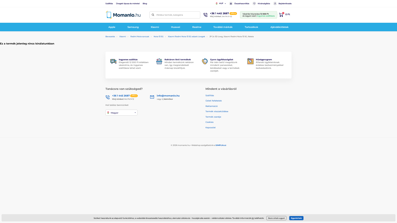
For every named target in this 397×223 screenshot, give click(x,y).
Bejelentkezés (285, 3)
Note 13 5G (158, 36)
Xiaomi (122, 36)
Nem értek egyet (276, 218)
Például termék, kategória (169, 15)
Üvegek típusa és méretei (128, 3)
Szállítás (109, 3)
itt (253, 218)
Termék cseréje (213, 117)
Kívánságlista (264, 3)
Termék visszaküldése (216, 111)
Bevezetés (110, 36)
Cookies (209, 122)
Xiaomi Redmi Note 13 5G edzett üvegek (186, 36)
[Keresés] (152, 14)
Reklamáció (211, 106)
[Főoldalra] (123, 15)
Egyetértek (296, 218)
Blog (145, 3)
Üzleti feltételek (213, 100)
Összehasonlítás (241, 3)
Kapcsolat (210, 127)
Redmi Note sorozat (139, 36)
